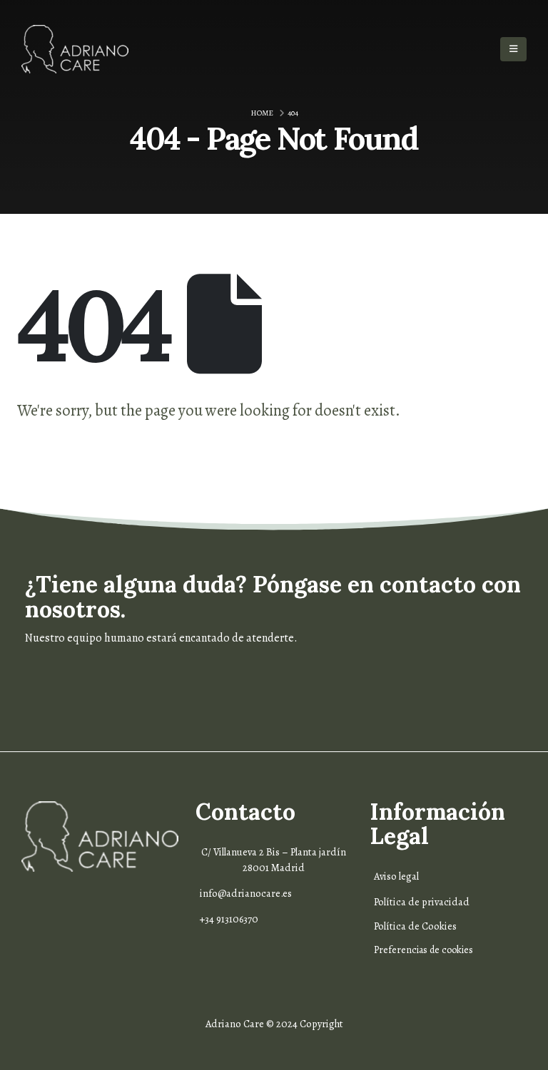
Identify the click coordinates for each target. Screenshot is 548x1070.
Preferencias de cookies (423, 950)
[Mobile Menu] (513, 49)
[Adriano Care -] (74, 49)
